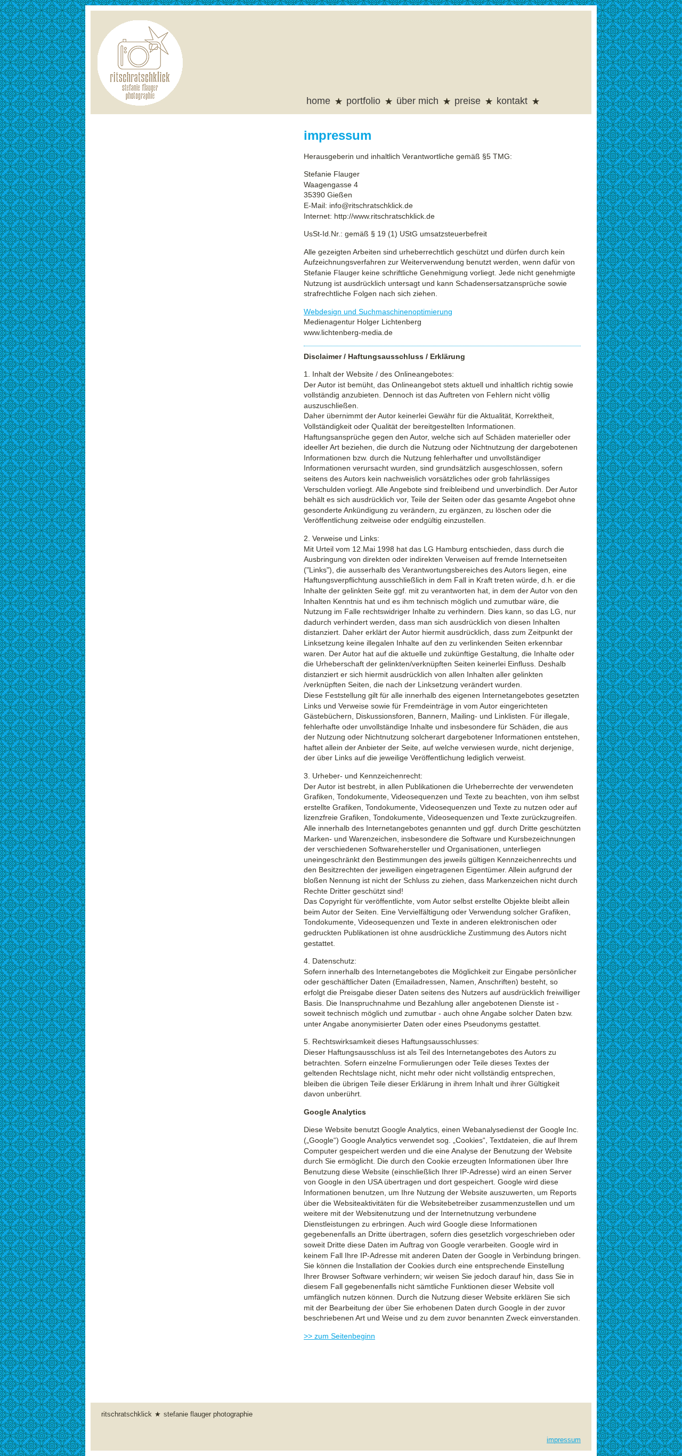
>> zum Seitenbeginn (339, 1336)
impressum (564, 1440)
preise (467, 101)
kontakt (512, 101)
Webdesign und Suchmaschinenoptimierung (378, 311)
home (318, 101)
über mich (417, 101)
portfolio (363, 101)
